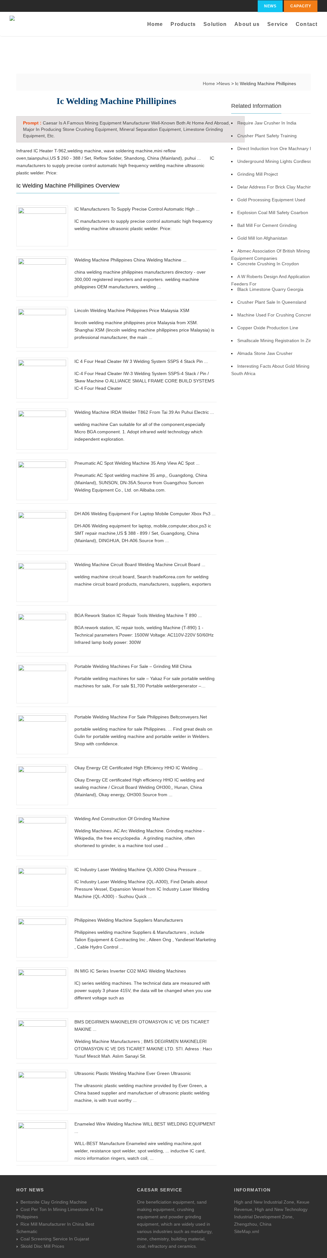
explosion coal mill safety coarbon (272, 212)
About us (247, 24)
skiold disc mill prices (42, 1246)
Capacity (300, 6)
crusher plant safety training (267, 135)
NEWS (270, 6)
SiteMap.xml (246, 1231)
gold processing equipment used (271, 199)
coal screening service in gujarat (54, 1238)
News (225, 83)
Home (155, 24)
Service (277, 24)
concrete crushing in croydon (268, 263)
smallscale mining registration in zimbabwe (282, 340)
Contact (306, 24)
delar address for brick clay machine (275, 186)
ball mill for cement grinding (267, 225)
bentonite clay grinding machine (53, 1202)
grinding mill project (257, 174)
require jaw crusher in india (266, 122)
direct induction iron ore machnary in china (282, 148)
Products (183, 24)
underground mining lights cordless (274, 161)
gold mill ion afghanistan (262, 238)
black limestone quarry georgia (270, 289)
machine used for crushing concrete (275, 314)
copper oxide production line (267, 327)
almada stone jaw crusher (265, 353)
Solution (215, 24)
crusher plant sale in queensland (271, 302)
